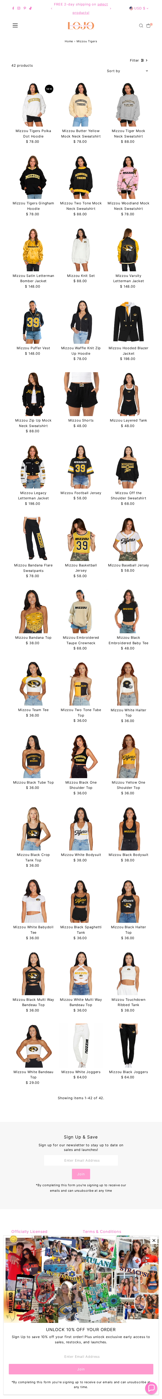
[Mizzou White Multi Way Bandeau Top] (81, 973)
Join (81, 1174)
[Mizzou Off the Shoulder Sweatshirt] (129, 466)
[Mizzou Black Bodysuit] (129, 829)
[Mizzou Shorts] (81, 394)
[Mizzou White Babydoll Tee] (33, 901)
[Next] (110, 8)
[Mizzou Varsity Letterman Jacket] (129, 249)
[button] (151, 1388)
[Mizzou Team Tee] (33, 684)
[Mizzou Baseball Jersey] (129, 539)
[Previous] (52, 8)
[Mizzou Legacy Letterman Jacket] (33, 466)
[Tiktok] (30, 8)
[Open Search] (141, 26)
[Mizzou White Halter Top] (129, 684)
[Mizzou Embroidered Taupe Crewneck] (81, 611)
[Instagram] (18, 8)
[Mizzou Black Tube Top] (33, 756)
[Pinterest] (25, 8)
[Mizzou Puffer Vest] (33, 322)
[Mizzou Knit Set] (81, 249)
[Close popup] (154, 1240)
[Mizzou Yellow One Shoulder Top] (129, 756)
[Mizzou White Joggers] (81, 1045)
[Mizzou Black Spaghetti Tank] (81, 901)
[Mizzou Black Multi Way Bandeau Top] (33, 973)
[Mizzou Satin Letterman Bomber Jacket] (33, 249)
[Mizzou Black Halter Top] (129, 901)
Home (69, 41)
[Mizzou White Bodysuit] (81, 829)
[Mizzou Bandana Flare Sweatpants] (33, 539)
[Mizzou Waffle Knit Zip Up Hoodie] (81, 322)
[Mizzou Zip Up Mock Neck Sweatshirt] (33, 394)
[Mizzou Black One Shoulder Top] (81, 756)
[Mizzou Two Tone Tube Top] (81, 684)
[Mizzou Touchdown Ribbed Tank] (129, 973)
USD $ (139, 8)
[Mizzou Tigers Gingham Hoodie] (33, 177)
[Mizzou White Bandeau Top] (33, 1045)
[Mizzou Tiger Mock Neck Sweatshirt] (129, 105)
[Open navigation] (15, 25)
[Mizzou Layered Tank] (129, 394)
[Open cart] (148, 26)
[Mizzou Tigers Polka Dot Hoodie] (33, 105)
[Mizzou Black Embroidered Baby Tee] (129, 611)
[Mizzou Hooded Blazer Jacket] (129, 322)
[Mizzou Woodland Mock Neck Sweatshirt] (129, 177)
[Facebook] (13, 8)
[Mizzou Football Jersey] (81, 466)
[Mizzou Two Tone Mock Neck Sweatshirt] (81, 177)
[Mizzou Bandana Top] (33, 611)
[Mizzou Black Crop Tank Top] (33, 828)
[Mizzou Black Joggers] (129, 1045)
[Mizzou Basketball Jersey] (81, 539)
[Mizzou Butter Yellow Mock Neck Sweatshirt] (81, 105)
